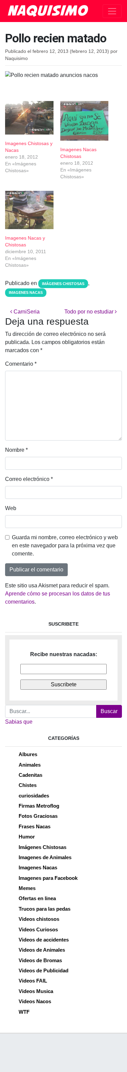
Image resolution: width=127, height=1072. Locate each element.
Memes (27, 888)
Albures (28, 754)
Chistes (28, 785)
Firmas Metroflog (39, 806)
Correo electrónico (29, 479)
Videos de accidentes (44, 940)
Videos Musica (36, 991)
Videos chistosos (39, 919)
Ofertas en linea (37, 898)
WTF (24, 1012)
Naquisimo (16, 58)
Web (10, 508)
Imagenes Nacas (26, 292)
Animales (30, 765)
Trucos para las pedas (44, 909)
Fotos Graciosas (38, 816)
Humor (27, 837)
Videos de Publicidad (43, 970)
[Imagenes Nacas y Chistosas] (29, 210)
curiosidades (34, 795)
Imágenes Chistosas (63, 284)
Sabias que (19, 722)
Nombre (16, 450)
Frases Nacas (34, 826)
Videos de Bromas (40, 960)
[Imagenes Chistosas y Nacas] (29, 118)
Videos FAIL (33, 981)
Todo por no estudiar (89, 312)
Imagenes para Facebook (48, 878)
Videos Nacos (35, 1001)
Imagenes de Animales (45, 857)
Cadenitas (30, 775)
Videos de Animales (42, 950)
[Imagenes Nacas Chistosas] (84, 121)
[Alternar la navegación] (112, 11)
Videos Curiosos (38, 929)
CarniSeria (26, 312)
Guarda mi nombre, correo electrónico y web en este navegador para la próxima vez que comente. (65, 545)
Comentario (21, 364)
